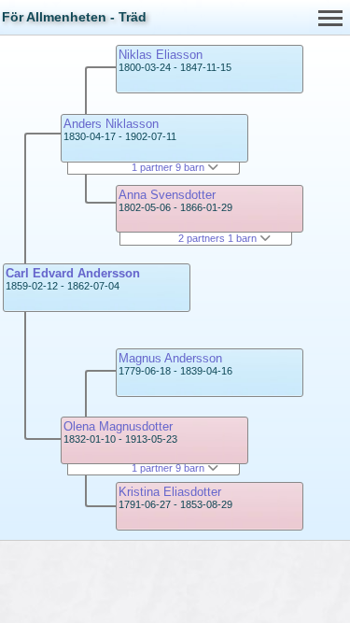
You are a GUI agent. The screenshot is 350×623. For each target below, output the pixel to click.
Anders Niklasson (111, 124)
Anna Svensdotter (167, 195)
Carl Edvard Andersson (73, 273)
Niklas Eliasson (161, 55)
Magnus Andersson (170, 358)
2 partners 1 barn (218, 238)
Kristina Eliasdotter (170, 492)
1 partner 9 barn (169, 167)
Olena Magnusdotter (118, 426)
